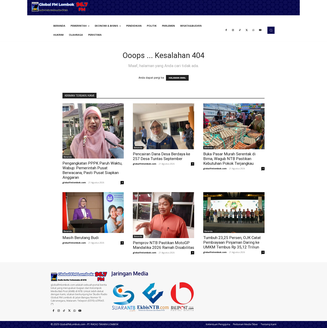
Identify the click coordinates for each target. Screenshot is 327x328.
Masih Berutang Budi (80, 237)
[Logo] (61, 7)
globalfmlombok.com (74, 182)
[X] (246, 30)
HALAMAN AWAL (177, 78)
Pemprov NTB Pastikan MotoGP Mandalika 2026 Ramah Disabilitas (163, 245)
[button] (271, 30)
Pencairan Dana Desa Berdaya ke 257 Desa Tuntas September (161, 156)
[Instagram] (233, 30)
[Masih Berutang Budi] (93, 212)
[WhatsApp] (253, 30)
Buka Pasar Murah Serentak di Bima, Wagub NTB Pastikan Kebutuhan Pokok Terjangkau (229, 159)
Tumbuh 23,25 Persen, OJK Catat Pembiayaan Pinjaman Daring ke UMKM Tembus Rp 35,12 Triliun (232, 242)
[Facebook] (226, 30)
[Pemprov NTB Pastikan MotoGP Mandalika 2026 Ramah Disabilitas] (163, 215)
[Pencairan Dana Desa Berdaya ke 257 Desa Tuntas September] (163, 126)
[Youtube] (260, 30)
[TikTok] (239, 30)
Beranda (68, 156)
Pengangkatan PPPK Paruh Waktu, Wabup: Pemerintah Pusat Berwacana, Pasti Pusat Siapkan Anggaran (92, 170)
